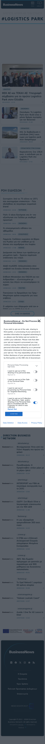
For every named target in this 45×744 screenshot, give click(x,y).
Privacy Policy (36, 423)
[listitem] (22, 366)
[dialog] (22, 372)
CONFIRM (14, 414)
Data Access (22, 423)
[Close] (40, 321)
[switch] (35, 372)
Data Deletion (8, 423)
